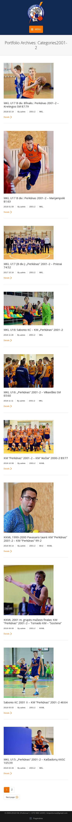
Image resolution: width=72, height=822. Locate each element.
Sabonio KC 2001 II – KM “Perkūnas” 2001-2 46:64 (36, 702)
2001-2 (32, 112)
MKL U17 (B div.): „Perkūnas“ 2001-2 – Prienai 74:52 (33, 265)
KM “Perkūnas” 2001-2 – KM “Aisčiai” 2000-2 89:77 (36, 458)
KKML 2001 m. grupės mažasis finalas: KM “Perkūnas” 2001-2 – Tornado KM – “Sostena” (32, 621)
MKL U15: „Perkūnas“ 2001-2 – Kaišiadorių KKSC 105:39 (34, 761)
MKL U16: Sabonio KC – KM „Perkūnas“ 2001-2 (33, 330)
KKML (41, 463)
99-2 (41, 546)
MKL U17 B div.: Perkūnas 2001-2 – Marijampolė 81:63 (34, 199)
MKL (41, 112)
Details (6, 117)
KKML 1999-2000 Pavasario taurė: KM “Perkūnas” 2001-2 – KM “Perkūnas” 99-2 (35, 538)
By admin (21, 112)
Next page (10, 797)
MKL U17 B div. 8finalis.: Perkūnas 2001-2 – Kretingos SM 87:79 (31, 104)
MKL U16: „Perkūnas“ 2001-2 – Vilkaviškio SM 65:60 (32, 393)
